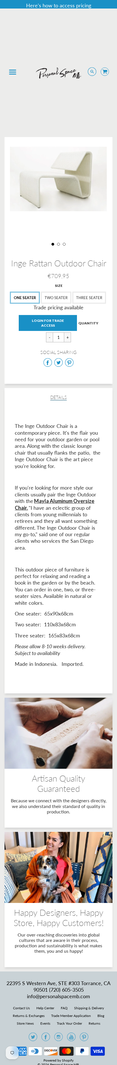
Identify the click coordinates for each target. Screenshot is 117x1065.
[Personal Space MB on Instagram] (58, 1038)
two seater (56, 297)
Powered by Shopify (58, 1060)
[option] (58, 179)
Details (58, 397)
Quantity (88, 323)
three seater (89, 297)
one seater (25, 297)
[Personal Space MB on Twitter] (33, 1038)
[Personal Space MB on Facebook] (45, 1038)
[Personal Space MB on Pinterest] (84, 1038)
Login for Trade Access (48, 323)
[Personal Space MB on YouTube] (71, 1038)
